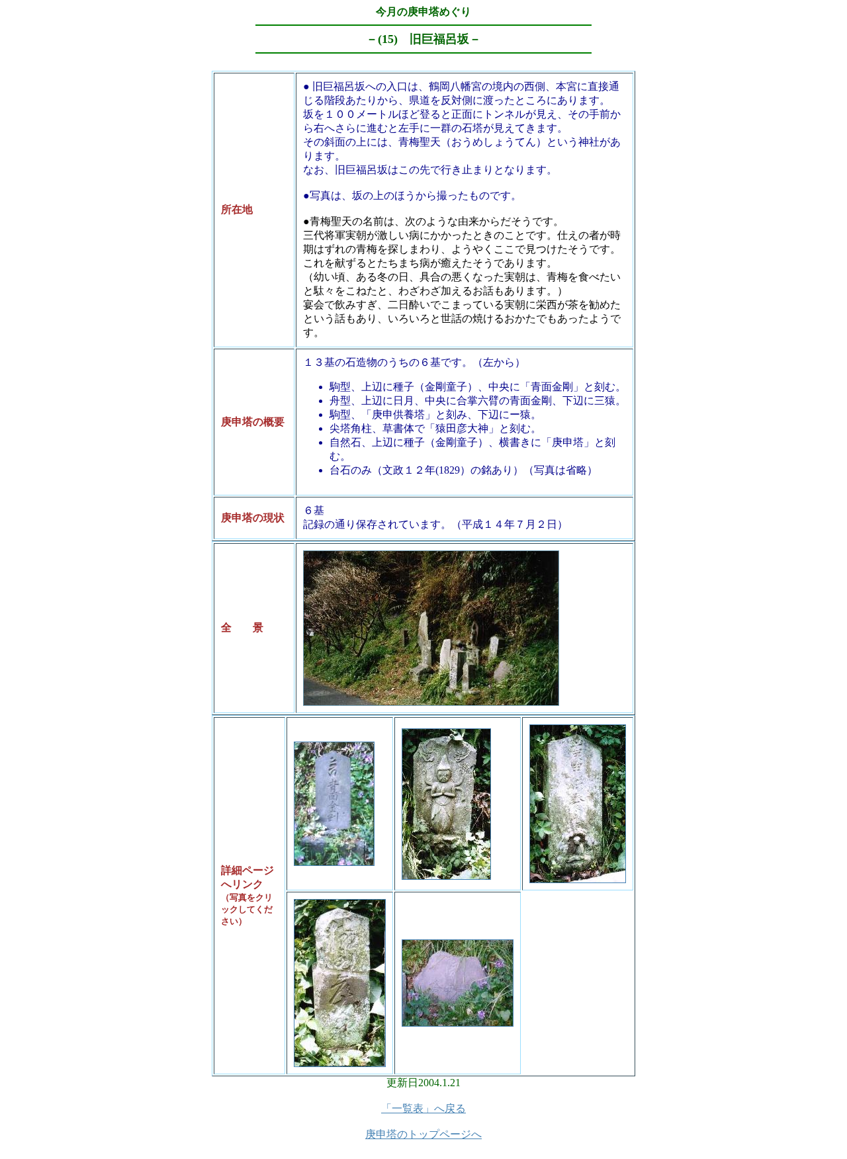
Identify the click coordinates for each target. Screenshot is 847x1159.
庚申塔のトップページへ (423, 1134)
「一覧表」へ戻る (423, 1108)
